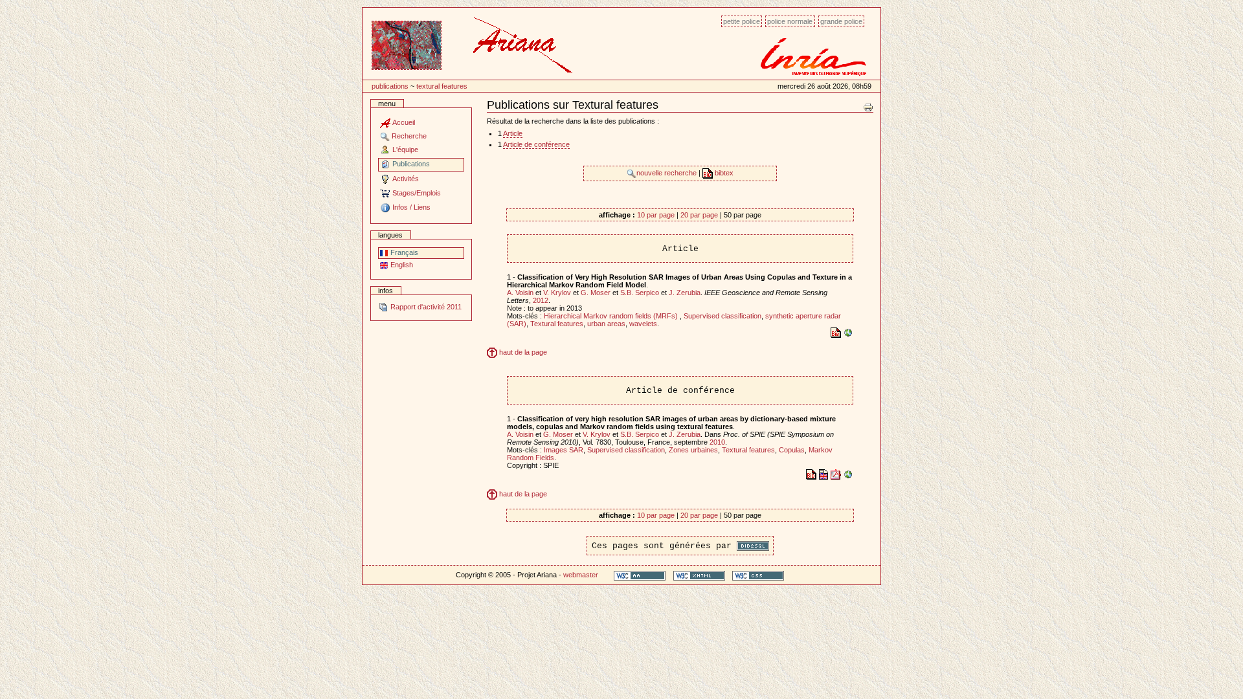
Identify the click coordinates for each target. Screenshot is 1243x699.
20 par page (699, 215)
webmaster (580, 575)
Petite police (741, 21)
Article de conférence (536, 144)
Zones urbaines (693, 450)
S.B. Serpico (639, 292)
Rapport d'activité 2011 (425, 307)
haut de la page (522, 352)
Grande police (841, 21)
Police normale (789, 21)
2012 (540, 300)
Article (512, 133)
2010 (717, 442)
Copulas (792, 450)
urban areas (606, 323)
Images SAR (563, 450)
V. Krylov (557, 292)
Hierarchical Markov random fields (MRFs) (612, 316)
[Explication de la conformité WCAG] (640, 575)
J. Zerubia (684, 292)
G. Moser (595, 292)
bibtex (723, 173)
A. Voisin (520, 292)
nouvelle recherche (667, 173)
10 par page (656, 215)
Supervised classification (722, 316)
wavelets (643, 323)
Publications (390, 86)
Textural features (441, 86)
